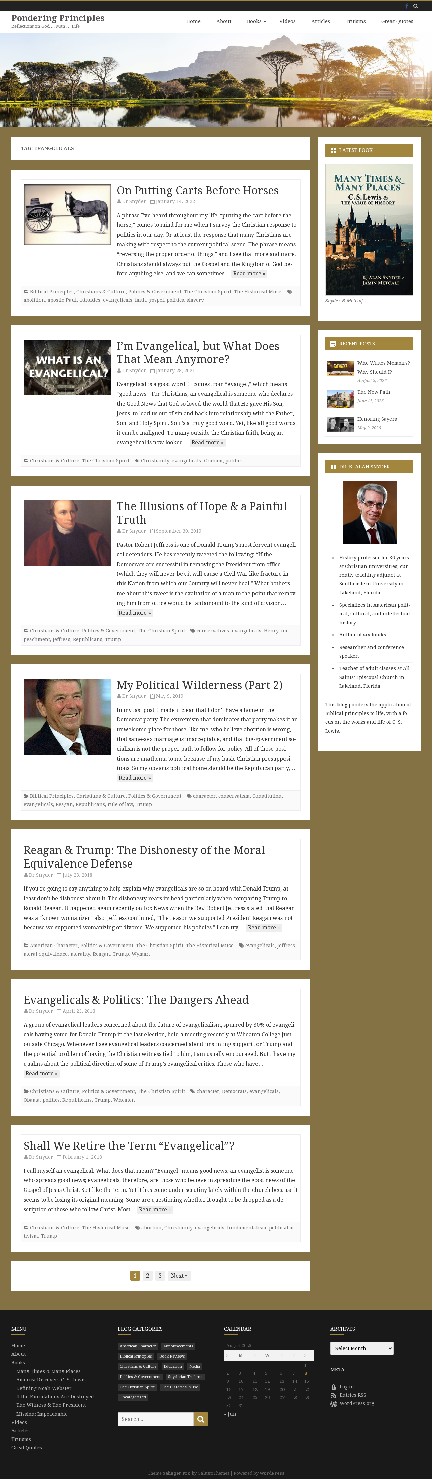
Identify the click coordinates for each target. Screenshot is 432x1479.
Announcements (178, 1346)
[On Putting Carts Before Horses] (67, 214)
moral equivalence (46, 954)
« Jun (230, 1414)
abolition (34, 300)
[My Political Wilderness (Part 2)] (67, 717)
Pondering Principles (57, 18)
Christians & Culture (101, 291)
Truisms (356, 21)
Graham (213, 460)
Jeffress (61, 639)
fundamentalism (246, 1227)
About (224, 21)
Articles (320, 21)
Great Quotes (397, 21)
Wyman (141, 954)
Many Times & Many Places (48, 1371)
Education (173, 1366)
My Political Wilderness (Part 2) (200, 685)
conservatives (213, 630)
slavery (195, 300)
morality (80, 954)
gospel (156, 300)
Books (254, 21)
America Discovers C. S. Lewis (51, 1379)
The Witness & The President (51, 1405)
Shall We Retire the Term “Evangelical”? (129, 1146)
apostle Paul (62, 300)
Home (193, 21)
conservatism (234, 796)
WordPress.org (357, 1403)
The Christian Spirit (207, 291)
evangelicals (117, 300)
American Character (54, 945)
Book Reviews (172, 1356)
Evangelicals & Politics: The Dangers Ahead (136, 1000)
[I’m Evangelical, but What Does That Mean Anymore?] (67, 367)
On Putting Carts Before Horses (198, 190)
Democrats (234, 1091)
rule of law (120, 804)
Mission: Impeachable (42, 1414)
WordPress (272, 1473)
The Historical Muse (257, 291)
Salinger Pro (177, 1473)
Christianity (155, 460)
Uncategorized (133, 1397)
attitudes (89, 300)
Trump (113, 639)
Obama (32, 1100)
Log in (347, 1386)
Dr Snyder (134, 201)
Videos (287, 21)
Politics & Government (154, 291)
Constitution (267, 796)
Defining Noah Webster (44, 1388)
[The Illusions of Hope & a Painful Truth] (67, 533)
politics (175, 300)
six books (374, 634)
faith (140, 300)
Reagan (64, 804)
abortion (151, 1227)
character (204, 796)
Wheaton (124, 1100)
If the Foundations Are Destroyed (55, 1396)
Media (194, 1366)
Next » (179, 1275)
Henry (271, 630)
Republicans (87, 639)
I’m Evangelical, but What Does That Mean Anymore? (198, 353)
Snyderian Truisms (185, 1377)
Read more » (249, 273)
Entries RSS (353, 1395)
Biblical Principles (52, 291)
